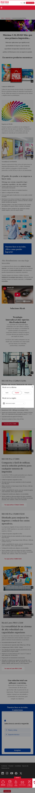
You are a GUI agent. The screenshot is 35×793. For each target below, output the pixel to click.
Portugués (27, 392)
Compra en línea (30, 2)
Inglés (7, 392)
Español (17, 392)
